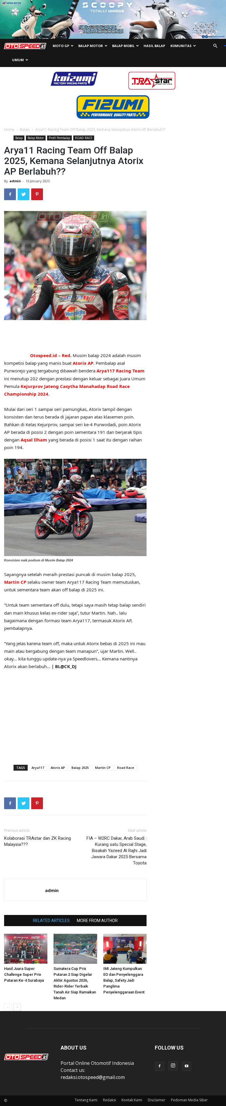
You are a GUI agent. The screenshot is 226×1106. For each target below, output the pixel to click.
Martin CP (103, 767)
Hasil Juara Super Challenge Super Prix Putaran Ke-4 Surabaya (24, 974)
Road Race (125, 767)
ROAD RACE (83, 138)
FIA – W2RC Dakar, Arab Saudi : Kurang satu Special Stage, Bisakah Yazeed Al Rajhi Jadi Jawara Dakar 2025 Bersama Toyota (117, 851)
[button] (217, 46)
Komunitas (181, 45)
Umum (18, 60)
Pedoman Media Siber (189, 1099)
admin (15, 181)
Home (9, 129)
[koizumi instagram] (74, 78)
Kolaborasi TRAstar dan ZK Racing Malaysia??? (37, 841)
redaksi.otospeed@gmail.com (93, 1077)
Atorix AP (58, 767)
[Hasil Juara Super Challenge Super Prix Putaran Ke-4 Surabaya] (25, 948)
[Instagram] (173, 1065)
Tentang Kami (86, 1099)
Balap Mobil (123, 45)
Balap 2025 (80, 767)
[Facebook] (159, 1066)
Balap (25, 129)
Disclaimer (156, 1099)
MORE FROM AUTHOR (97, 920)
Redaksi (109, 1099)
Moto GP (61, 45)
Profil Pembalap (59, 138)
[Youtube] (186, 1066)
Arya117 (37, 767)
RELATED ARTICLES (51, 920)
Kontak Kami (132, 1099)
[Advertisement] (75, 336)
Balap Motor (90, 45)
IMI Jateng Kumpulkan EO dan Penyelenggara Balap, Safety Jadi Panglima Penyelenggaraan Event (123, 980)
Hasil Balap (154, 45)
